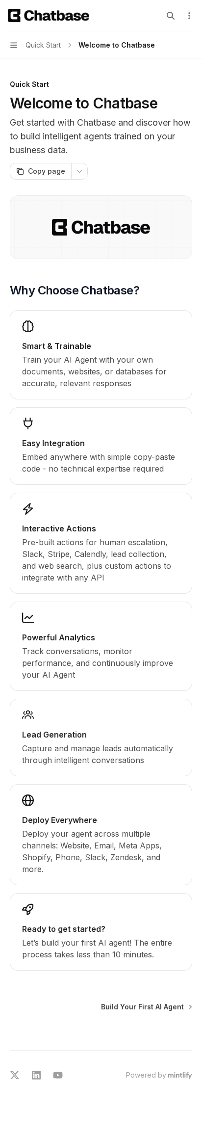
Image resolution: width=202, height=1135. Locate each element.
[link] (101, 932)
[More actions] (189, 16)
